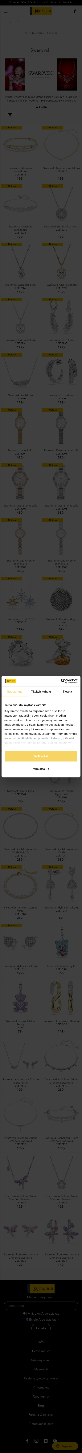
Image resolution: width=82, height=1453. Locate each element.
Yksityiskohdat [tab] (41, 691)
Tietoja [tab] (67, 691)
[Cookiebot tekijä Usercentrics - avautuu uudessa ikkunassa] (61, 681)
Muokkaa (39, 768)
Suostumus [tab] (15, 691)
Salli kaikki (41, 756)
